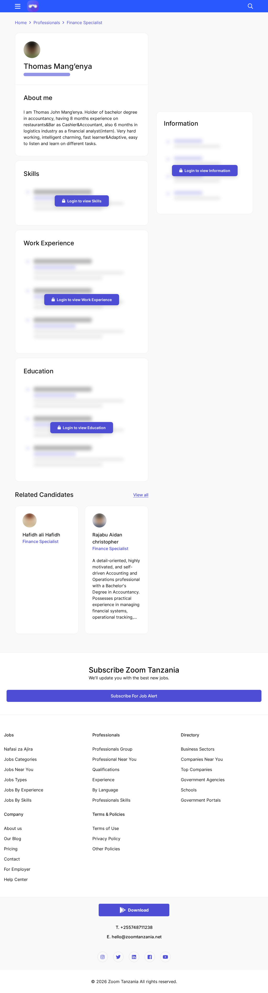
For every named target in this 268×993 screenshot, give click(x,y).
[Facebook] (149, 957)
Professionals (47, 22)
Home (21, 22)
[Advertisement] (204, 69)
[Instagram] (102, 957)
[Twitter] (118, 957)
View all (140, 494)
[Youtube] (165, 957)
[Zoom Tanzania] (33, 5)
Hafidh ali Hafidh (41, 534)
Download (138, 910)
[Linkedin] (134, 957)
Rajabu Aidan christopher (107, 538)
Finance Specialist (84, 22)
